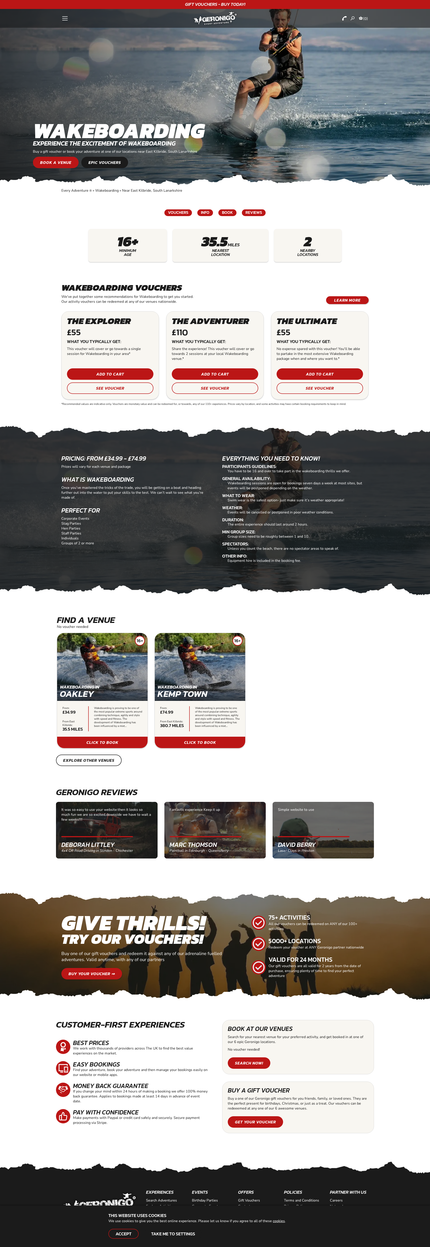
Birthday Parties (205, 1200)
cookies (279, 1221)
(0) (365, 18)
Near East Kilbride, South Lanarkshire (152, 190)
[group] (102, 690)
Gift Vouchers (249, 1200)
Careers (336, 1200)
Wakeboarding (107, 190)
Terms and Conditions (301, 1200)
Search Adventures (161, 1200)
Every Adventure (76, 190)
